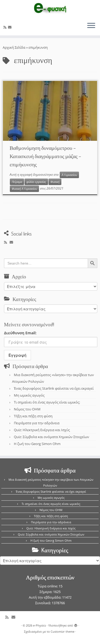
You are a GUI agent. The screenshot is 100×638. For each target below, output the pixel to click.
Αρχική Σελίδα (14, 47)
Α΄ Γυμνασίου (69, 175)
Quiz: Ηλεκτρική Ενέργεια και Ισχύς (42, 429)
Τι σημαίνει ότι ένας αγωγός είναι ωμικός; (47, 402)
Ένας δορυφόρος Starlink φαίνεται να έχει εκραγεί (54, 388)
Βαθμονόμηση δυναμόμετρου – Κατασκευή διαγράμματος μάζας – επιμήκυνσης (45, 156)
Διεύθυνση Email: (20, 332)
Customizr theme (62, 631)
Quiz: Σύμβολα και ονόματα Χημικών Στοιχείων (51, 436)
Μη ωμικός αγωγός (29, 395)
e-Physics (39, 625)
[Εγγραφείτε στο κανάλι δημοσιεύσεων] (5, 27)
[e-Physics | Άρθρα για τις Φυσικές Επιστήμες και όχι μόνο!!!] (50, 9)
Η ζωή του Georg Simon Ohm (37, 443)
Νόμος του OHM (27, 409)
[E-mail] (10, 27)
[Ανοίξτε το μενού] (91, 26)
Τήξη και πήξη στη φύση (33, 416)
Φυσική (54, 182)
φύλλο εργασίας (36, 182)
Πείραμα (17, 182)
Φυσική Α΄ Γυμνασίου (24, 189)
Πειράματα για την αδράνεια (36, 423)
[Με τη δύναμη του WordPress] (76, 624)
